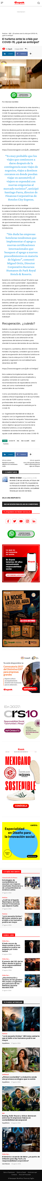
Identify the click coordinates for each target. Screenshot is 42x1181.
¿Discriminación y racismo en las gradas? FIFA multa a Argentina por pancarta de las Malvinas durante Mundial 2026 (12, 983)
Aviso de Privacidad (25, 1174)
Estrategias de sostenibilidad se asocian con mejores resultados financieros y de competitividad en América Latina (12, 885)
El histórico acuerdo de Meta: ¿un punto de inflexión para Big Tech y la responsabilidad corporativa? (21, 1158)
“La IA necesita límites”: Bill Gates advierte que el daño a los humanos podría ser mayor (12, 919)
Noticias (4, 33)
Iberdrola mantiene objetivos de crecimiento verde (9, 464)
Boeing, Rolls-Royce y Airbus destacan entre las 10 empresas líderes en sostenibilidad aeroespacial (19, 1118)
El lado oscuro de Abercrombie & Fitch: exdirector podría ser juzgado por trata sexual (11, 947)
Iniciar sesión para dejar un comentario (21, 504)
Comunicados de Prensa (9, 877)
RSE (10, 33)
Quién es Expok (21, 1172)
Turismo (6, 444)
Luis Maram (6, 1164)
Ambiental (5, 1074)
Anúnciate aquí (32, 1172)
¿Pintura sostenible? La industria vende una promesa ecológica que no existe (19, 1078)
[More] (30, 54)
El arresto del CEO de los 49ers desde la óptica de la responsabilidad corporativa (12, 964)
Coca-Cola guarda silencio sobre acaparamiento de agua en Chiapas (31, 464)
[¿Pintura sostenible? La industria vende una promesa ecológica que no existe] (21, 1060)
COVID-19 (12, 441)
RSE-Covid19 (25, 441)
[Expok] (4, 49)
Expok (10, 49)
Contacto (14, 1174)
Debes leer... (6, 941)
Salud (33, 441)
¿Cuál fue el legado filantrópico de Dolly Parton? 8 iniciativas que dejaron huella (11, 903)
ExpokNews (6, 1043)
